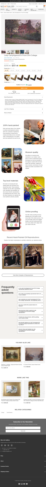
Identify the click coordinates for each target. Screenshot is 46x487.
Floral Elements (9, 412)
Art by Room (20, 10)
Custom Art (27, 10)
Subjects (14, 9)
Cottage (2, 412)
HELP (8, 3)
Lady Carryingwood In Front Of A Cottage (20, 12)
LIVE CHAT (14, 3)
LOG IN (44, 3)
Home (2, 12)
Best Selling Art (33, 10)
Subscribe (23, 430)
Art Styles (8, 10)
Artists (2, 9)
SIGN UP (40, 3)
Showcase (41, 9)
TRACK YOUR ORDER (33, 3)
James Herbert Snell (8, 12)
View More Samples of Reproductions (23, 275)
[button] (2, 31)
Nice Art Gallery (8, 7)
